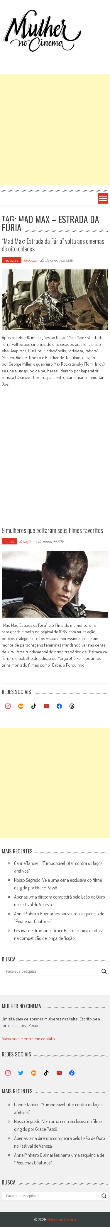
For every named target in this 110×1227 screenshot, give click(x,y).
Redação (30, 260)
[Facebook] (59, 706)
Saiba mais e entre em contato (28, 1038)
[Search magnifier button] (104, 971)
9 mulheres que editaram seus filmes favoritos (52, 530)
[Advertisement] (55, 129)
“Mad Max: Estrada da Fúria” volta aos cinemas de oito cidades (53, 244)
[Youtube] (46, 706)
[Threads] (72, 706)
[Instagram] (8, 706)
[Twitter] (20, 1073)
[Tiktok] (33, 706)
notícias (11, 260)
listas (9, 541)
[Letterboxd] (20, 706)
